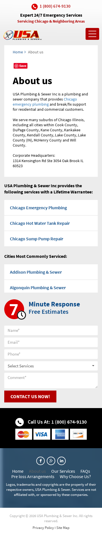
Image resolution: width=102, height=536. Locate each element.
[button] (51, 366)
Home (18, 52)
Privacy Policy (43, 527)
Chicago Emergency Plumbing (38, 207)
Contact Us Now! (30, 396)
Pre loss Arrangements (32, 476)
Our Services (63, 471)
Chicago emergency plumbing (45, 102)
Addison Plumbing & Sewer (36, 272)
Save (22, 66)
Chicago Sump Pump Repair (36, 238)
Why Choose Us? (75, 476)
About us (37, 471)
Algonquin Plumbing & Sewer (38, 287)
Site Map (62, 527)
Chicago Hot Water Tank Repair (40, 223)
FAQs (85, 471)
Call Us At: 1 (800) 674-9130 (57, 422)
